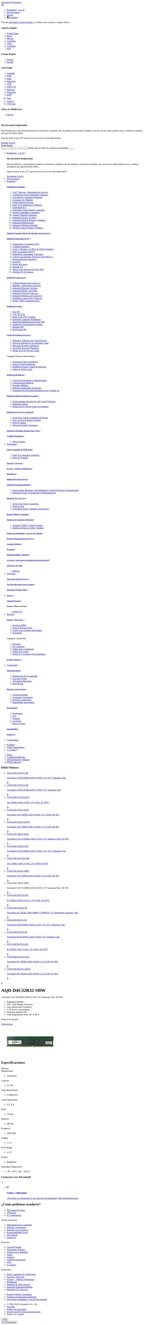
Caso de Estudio (14, 1247)
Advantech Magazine (22, 681)
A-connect (11, 1265)
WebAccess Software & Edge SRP (28, 269)
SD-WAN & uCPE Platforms (25, 348)
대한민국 (11, 87)
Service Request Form (22, 628)
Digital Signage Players (22, 202)
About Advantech (13, 671)
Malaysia (11, 90)
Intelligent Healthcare (15, 375)
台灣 (9, 95)
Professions (17, 713)
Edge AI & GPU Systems (23, 317)
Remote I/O (17, 267)
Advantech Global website (21, 22)
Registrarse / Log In (15, 153)
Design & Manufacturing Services (20, 539)
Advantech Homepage (11, 2)
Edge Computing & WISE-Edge (19, 450)
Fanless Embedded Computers (26, 212)
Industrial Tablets (20, 404)
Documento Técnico (16, 1249)
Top (5, 1319)
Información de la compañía (24, 676)
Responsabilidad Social (17, 1232)
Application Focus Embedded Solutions (30, 195)
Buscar (10, 15)
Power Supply (18, 441)
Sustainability (12, 729)
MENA (10, 115)
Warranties (17, 633)
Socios (10, 595)
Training (16, 718)
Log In (21, 10)
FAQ (9, 1262)
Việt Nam (11, 104)
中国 (9, 76)
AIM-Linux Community (23, 649)
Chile (9, 43)
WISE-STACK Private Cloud (25, 350)
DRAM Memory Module (18, 759)
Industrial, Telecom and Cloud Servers (29, 340)
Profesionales (12, 708)
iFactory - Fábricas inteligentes (19, 469)
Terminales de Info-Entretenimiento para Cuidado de (35, 390)
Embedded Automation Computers (27, 254)
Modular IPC (18, 327)
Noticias (10, 1257)
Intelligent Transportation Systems (27, 324)
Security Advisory (14, 660)
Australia (11, 73)
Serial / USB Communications (26, 301)
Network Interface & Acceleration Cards (30, 343)
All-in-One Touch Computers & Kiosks (30, 417)
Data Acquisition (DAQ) (23, 252)
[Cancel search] (73, 148)
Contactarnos (13, 740)
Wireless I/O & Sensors (22, 272)
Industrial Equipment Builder (18, 485)
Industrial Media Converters (24, 291)
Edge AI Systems (20, 458)
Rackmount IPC (19, 329)
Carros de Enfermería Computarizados (29, 380)
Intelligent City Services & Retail (20, 412)
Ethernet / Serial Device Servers (26, 285)
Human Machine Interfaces (24, 259)
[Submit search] (70, 148)
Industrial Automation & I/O (18, 239)
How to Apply (18, 723)
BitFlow (16, 571)
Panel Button (7, 145)
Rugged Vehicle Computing (17, 514)
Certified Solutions (20, 246)
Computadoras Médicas (23, 383)
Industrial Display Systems (24, 217)
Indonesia (11, 81)
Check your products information (27, 630)
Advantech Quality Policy (17, 590)
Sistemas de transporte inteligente (20, 520)
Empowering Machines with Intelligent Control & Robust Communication (45, 490)
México (10, 38)
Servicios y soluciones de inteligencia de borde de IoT (28, 560)
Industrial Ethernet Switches (25, 288)
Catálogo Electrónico (16, 1260)
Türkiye (10, 101)
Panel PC (16, 262)
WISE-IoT (17, 612)
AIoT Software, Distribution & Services (30, 192)
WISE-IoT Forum (20, 651)
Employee (11, 734)
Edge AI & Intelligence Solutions (27, 205)
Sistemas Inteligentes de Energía (26, 388)
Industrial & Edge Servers (17, 479)
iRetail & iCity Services (16, 498)
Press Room (17, 683)
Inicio (9, 754)
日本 (9, 84)
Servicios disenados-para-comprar (20, 584)
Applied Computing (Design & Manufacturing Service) (28, 233)
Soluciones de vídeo (14, 566)
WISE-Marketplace (15, 747)
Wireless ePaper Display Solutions (27, 228)
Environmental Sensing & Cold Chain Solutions (33, 401)
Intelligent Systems (14, 306)
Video (9, 1255)
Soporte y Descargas (15, 620)
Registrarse (12, 10)
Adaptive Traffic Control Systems (27, 525)
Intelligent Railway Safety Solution (28, 528)
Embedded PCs (19, 207)
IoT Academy (18, 646)
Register (4, 143)
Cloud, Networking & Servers (18, 335)
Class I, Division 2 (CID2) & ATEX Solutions (33, 249)
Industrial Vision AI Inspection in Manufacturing (34, 493)
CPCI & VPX (18, 314)
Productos (11, 181)
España (10, 62)
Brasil (9, 36)
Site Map (11, 1307)
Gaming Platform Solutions (24, 215)
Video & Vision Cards (22, 369)
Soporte (10, 614)
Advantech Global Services (17, 579)
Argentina (11, 41)
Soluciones (12, 444)
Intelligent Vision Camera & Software (29, 367)
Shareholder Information (23, 702)
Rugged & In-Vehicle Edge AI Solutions (30, 406)
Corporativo (12, 665)
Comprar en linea (17, 1210)
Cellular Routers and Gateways (26, 283)
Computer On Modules (22, 200)
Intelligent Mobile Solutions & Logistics (23, 396)
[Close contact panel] (2, 1182)
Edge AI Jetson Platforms (23, 364)
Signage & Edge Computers (25, 425)
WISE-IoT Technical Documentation (28, 654)
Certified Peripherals (15, 436)
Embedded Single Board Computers (28, 210)
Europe (10, 59)
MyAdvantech (13, 12)
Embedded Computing (16, 187)
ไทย (9, 98)
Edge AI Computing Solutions (26, 455)
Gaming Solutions (14, 544)
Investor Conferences (21, 700)
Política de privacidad (16, 1309)
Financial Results (20, 695)
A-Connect (12, 750)
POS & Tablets (19, 423)
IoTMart (10, 745)
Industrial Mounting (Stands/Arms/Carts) (23, 431)
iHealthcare (11, 474)
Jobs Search (12, 1235)
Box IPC (16, 312)
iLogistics (11, 549)
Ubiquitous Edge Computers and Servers (30, 509)
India (9, 79)
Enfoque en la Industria (17, 1252)
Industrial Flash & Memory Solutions (29, 220)
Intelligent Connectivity (16, 278)
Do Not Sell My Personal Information (23, 1312)
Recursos (16, 644)
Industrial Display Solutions (18, 555)
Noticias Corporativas (16, 1227)
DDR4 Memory (14, 762)
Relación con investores (16, 689)
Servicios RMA (19, 625)
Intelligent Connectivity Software (27, 298)
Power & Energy (20, 264)
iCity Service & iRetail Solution (26, 420)
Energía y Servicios (15, 463)
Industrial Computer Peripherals (26, 319)
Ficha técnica (7, 1024)
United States (13, 33)
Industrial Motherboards (23, 223)
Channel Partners (14, 601)
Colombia (13, 17)
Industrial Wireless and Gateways (27, 296)
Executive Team (19, 678)
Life (14, 716)
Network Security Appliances (25, 345)
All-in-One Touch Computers (25, 504)
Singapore (11, 92)
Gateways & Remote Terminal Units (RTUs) (32, 257)
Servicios (11, 573)
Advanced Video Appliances (25, 362)
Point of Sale (18, 506)
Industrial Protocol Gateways (25, 293)
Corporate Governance (22, 697)
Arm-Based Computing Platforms (27, 197)
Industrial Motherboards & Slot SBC (28, 322)
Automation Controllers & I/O (25, 244)
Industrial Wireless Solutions (25, 225)
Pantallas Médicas (20, 385)
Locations (16, 721)
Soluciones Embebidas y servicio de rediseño (24, 533)
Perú (9, 48)
